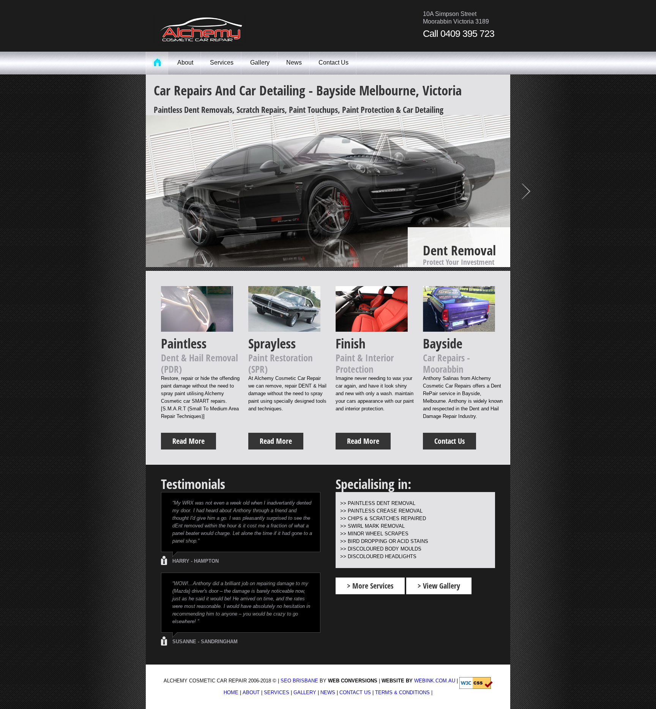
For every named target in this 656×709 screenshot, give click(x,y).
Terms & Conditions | (403, 692)
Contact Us (333, 62)
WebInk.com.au (434, 681)
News (294, 62)
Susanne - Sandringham (205, 641)
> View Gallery (439, 586)
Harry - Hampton (195, 561)
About (185, 62)
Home (231, 692)
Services (221, 62)
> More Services (370, 586)
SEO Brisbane (299, 681)
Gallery (260, 62)
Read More (450, 255)
